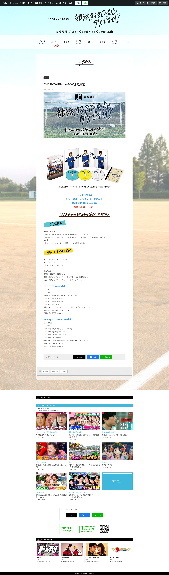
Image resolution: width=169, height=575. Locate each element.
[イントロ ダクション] (42, 42)
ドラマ (12, 3)
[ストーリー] (54, 42)
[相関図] (66, 42)
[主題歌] (102, 42)
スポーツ (46, 3)
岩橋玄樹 (63, 371)
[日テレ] (4, 2)
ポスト (81, 357)
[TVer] (78, 3)
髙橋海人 (45, 371)
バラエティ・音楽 (32, 3)
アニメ (52, 3)
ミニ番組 (58, 3)
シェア (94, 357)
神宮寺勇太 (55, 371)
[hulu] (85, 3)
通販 (70, 3)
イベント (65, 3)
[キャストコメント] (114, 42)
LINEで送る (106, 357)
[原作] (90, 42)
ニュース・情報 (20, 3)
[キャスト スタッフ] (78, 42)
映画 (40, 3)
